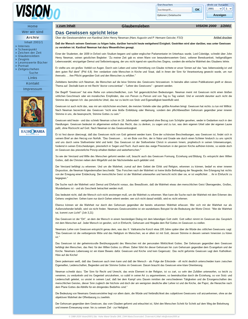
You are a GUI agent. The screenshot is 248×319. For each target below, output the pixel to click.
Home (33, 26)
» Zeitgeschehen (27, 69)
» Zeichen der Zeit (28, 52)
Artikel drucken (223, 37)
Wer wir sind (32, 32)
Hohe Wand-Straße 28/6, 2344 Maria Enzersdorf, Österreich (126, 316)
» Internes (22, 46)
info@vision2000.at (170, 316)
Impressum (32, 89)
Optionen (162, 15)
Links (32, 78)
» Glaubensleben (27, 56)
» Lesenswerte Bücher (31, 62)
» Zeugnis (22, 59)
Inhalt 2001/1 (33, 42)
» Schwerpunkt (26, 49)
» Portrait (22, 65)
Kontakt (32, 83)
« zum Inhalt (65, 26)
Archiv (32, 37)
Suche (33, 72)
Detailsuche (175, 15)
